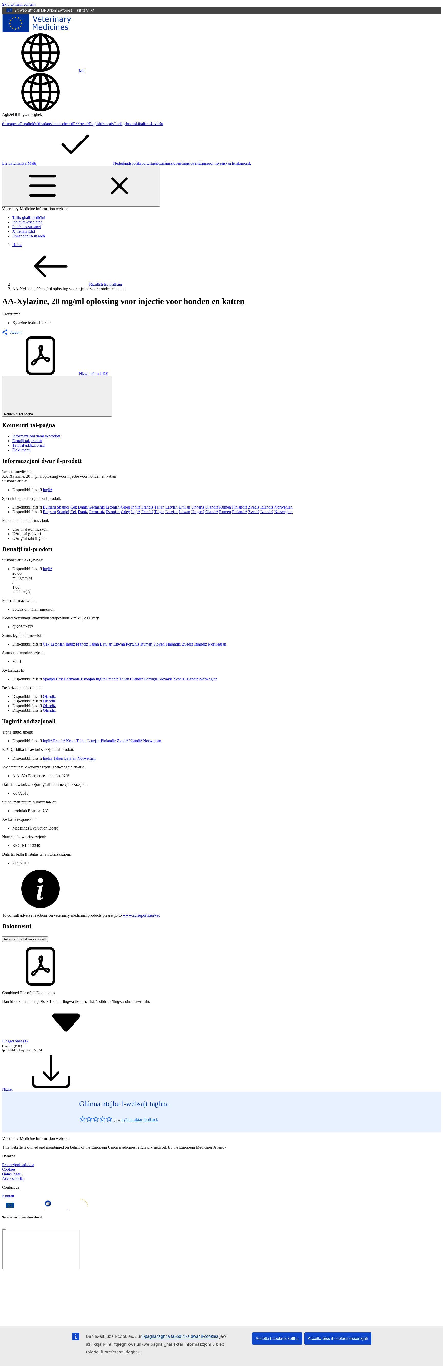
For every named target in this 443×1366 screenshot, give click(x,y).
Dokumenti (21, 450)
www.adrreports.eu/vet (141, 915)
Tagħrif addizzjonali (28, 445)
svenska (222, 163)
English (95, 124)
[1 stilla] (82, 1119)
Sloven (159, 644)
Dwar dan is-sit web (28, 236)
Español (26, 124)
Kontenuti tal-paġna (18, 414)
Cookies (8, 1169)
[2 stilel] (86, 1119)
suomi (211, 163)
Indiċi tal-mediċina (27, 222)
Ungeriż (197, 507)
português (149, 163)
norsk (246, 163)
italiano (145, 124)
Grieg (125, 507)
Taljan (159, 507)
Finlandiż (239, 507)
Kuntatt (8, 1196)
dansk (49, 124)
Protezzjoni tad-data (18, 1165)
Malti (32, 163)
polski (136, 163)
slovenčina (179, 163)
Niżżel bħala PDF (93, 373)
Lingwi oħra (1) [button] (15, 1041)
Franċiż (147, 507)
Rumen (225, 507)
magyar (22, 163)
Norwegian (283, 507)
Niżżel (7, 1089)
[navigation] (18, 4)
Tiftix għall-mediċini (28, 217)
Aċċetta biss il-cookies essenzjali (338, 1338)
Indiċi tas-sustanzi (26, 227)
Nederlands (122, 163)
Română (164, 163)
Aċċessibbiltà (13, 1178)
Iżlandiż (266, 507)
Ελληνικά (81, 124)
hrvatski (132, 124)
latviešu (157, 124)
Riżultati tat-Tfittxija (105, 284)
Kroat (70, 741)
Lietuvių (9, 163)
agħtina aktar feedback (140, 1119)
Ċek (73, 507)
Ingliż (47, 489)
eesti (69, 124)
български (11, 124)
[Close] (4, 1229)
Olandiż (211, 507)
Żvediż (253, 507)
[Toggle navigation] (81, 186)
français (107, 124)
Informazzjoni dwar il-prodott (36, 436)
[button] (13, 332)
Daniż (83, 507)
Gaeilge (120, 124)
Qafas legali (11, 1174)
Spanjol (63, 507)
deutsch (60, 124)
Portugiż (132, 644)
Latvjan (171, 507)
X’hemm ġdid (23, 231)
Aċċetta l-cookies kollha (277, 1338)
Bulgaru (49, 507)
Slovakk (165, 679)
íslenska (235, 163)
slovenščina (197, 163)
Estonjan (113, 507)
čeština (38, 124)
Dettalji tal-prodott (27, 440)
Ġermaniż (97, 507)
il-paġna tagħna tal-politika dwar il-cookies (180, 1336)
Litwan (184, 507)
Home (17, 244)
